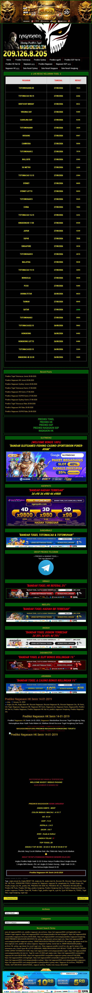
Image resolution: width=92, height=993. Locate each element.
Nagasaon (27, 64)
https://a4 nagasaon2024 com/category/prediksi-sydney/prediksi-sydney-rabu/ (32, 962)
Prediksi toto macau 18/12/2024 (57, 965)
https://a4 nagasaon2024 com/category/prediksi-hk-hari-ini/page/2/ (45, 934)
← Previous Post (11, 898)
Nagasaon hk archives (67, 962)
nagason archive (39, 965)
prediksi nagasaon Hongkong (60, 709)
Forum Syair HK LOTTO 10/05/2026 (29, 948)
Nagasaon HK (11, 68)
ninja (8, 702)
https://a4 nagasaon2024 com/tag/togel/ (18, 958)
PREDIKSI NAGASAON (38, 804)
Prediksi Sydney (40, 60)
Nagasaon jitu (51, 707)
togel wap (24, 893)
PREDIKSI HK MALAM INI (72, 886)
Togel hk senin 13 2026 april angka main (43, 953)
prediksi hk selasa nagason (28, 944)
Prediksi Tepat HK (25, 890)
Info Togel (8, 707)
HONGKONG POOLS (23, 883)
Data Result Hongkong (69, 68)
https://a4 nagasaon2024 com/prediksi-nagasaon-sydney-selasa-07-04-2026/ (53, 955)
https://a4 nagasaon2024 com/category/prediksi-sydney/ (24, 960)
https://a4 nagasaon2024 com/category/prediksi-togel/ (49, 951)
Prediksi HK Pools (11, 888)
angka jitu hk (39, 881)
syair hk (58, 890)
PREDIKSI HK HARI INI (39, 886)
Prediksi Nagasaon (45, 64)
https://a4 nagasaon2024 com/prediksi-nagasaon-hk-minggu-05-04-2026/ (58, 958)
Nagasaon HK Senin (38, 707)
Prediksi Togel (37, 890)
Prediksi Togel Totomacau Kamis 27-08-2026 (20, 388)
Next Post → (82, 898)
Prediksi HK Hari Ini (13, 64)
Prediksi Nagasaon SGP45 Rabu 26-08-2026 (20, 411)
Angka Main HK (23, 704)
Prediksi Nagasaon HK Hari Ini (38, 709)
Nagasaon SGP (61, 64)
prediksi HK (26, 886)
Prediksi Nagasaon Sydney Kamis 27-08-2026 (21, 400)
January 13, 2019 (19, 702)
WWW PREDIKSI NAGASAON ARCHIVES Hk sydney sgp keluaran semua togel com (34, 939)
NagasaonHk (73, 707)
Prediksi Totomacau (22, 60)
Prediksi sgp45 (55, 60)
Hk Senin (81, 704)
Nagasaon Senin (62, 707)
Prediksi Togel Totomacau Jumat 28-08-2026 (20, 376)
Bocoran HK (60, 881)
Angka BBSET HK (27, 881)
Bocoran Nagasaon (36, 704)
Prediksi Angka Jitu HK (13, 886)
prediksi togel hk (48, 890)
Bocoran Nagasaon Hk (51, 704)
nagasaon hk (53, 883)
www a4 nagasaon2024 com (14, 932)
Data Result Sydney (30, 68)
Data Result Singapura (49, 68)
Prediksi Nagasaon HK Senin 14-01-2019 (28, 699)
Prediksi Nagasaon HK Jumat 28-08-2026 (19, 380)
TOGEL (78, 890)
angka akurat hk (14, 881)
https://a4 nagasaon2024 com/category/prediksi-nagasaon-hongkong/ (61, 937)
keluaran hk (36, 883)
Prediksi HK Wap (25, 888)
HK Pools (11, 883)
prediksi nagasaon (11, 890)
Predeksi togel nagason (13, 934)
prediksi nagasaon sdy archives (36, 932)
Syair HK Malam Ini (68, 890)
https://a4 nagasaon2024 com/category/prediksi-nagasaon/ (65, 960)
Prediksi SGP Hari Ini (72, 60)
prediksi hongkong (38, 888)
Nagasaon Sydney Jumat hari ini (50, 944)
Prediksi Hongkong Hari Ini (54, 888)
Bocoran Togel (70, 881)
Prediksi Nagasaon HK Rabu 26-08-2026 (19, 407)
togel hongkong (14, 893)
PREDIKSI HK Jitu (55, 886)
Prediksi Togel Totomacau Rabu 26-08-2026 (20, 404)
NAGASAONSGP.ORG (26, 729)
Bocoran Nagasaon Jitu (68, 704)
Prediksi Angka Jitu (76, 883)
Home (8, 60)
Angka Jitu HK (12, 704)
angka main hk (50, 881)
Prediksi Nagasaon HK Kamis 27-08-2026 (19, 392)
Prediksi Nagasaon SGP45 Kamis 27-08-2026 (21, 396)
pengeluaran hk (63, 883)
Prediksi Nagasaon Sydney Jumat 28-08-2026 (21, 384)
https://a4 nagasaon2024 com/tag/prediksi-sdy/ (64, 932)
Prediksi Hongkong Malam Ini (74, 888)
